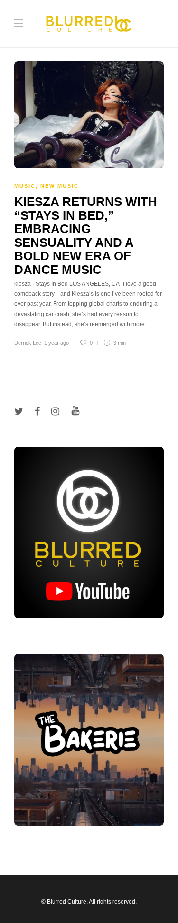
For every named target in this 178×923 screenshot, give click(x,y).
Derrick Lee (27, 343)
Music (25, 186)
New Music (59, 186)
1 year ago (56, 343)
